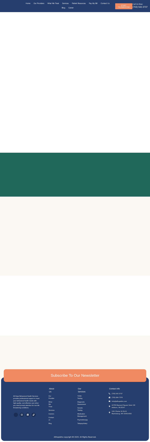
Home (28, 3)
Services (65, 3)
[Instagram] (22, 415)
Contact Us (105, 3)
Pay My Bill (93, 3)
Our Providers (39, 3)
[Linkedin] (28, 415)
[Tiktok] (34, 415)
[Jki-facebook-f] (16, 415)
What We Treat (53, 3)
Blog (63, 8)
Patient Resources (79, 3)
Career (71, 8)
